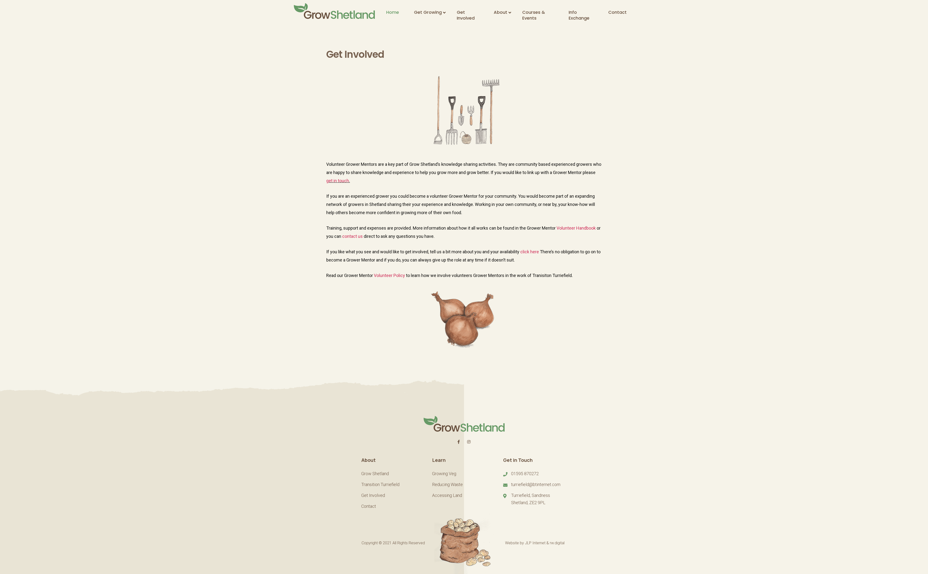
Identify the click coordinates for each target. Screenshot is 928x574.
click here (529, 251)
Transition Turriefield (380, 484)
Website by (515, 543)
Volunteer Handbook (576, 228)
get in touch (337, 180)
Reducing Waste (447, 484)
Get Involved (466, 15)
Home (392, 12)
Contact (617, 12)
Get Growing (428, 12)
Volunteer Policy (389, 275)
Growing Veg (444, 473)
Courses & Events (533, 15)
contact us (352, 236)
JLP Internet (535, 543)
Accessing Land (447, 495)
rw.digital (557, 543)
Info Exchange (579, 15)
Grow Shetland (375, 473)
